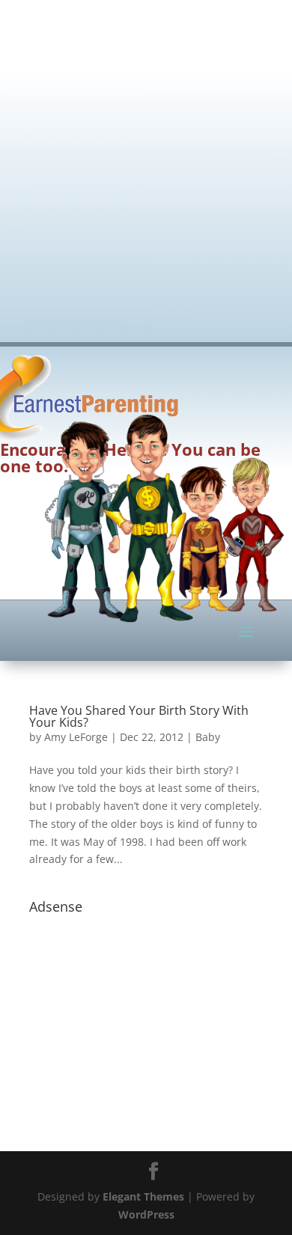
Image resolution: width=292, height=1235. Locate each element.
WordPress (146, 1214)
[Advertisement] (146, 161)
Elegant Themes (143, 1196)
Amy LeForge (76, 737)
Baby (207, 737)
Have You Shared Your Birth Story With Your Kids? (139, 716)
